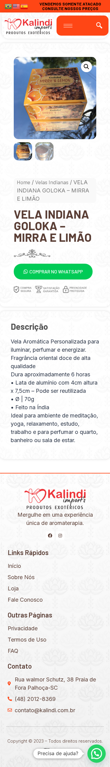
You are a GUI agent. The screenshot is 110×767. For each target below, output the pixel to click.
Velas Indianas (51, 182)
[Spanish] (24, 5)
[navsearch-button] (99, 25)
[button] (53, 272)
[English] (16, 5)
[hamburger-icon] (68, 26)
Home (23, 182)
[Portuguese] (9, 5)
